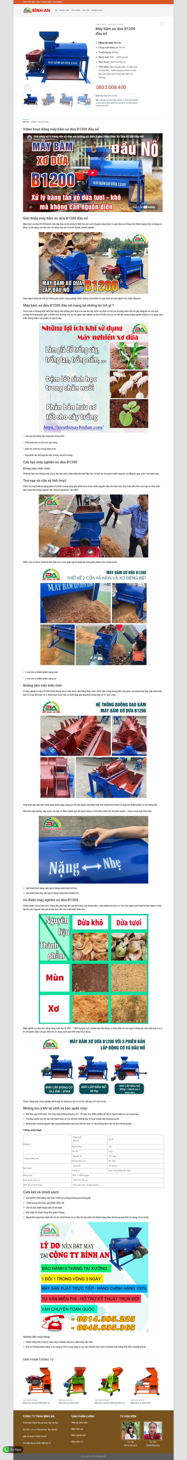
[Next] (86, 56)
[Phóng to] (26, 87)
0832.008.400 (111, 87)
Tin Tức (85, 10)
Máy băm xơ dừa (115, 24)
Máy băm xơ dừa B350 (141, 1403)
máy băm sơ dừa (105, 100)
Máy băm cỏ (77, 1441)
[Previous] (27, 56)
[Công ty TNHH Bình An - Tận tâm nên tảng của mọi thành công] (37, 10)
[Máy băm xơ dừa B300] (75, 1381)
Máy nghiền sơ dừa (120, 100)
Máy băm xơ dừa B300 (69, 1403)
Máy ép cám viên (79, 1422)
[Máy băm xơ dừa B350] (147, 1381)
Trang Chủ (64, 10)
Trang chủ (101, 24)
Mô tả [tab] (26, 122)
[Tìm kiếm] (56, 10)
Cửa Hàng (75, 10)
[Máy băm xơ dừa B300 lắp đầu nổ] (111, 1381)
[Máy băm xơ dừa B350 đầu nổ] (39, 1381)
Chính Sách (96, 10)
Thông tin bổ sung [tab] (40, 122)
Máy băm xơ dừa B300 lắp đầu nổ (110, 1403)
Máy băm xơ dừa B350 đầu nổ (36, 1403)
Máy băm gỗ (77, 1429)
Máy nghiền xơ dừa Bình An (117, 103)
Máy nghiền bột (78, 1435)
